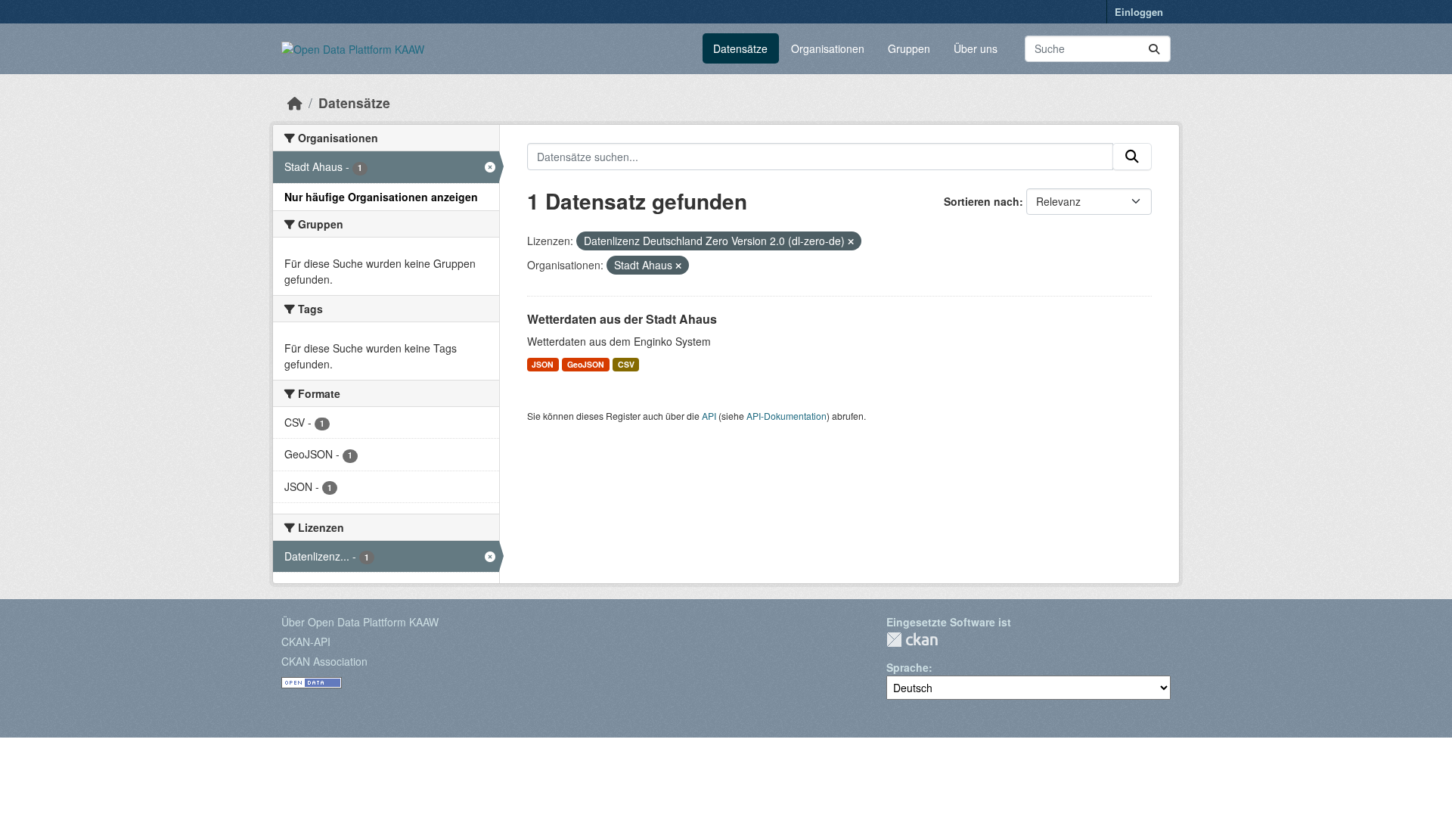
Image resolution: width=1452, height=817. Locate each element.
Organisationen (827, 48)
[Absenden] (1154, 49)
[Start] (294, 102)
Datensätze (740, 48)
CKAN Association (324, 661)
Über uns (975, 48)
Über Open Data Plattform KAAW (360, 621)
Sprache (907, 667)
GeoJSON (585, 364)
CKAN (912, 640)
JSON (543, 364)
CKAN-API (305, 641)
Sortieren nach (981, 201)
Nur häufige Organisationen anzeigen (381, 196)
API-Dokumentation (786, 415)
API (709, 415)
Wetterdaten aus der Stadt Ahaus (622, 319)
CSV (626, 364)
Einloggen (1139, 12)
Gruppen (909, 48)
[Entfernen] (851, 241)
